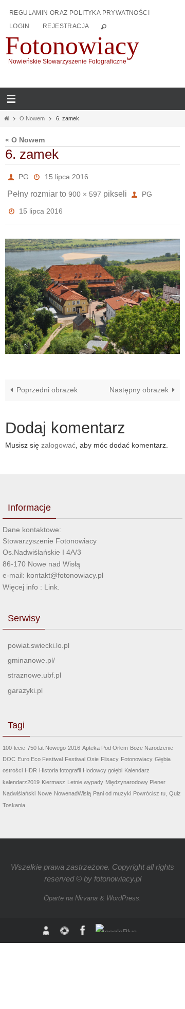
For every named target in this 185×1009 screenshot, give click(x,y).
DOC (9, 750)
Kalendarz (137, 762)
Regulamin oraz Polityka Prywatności (79, 12)
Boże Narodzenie (151, 739)
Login (19, 26)
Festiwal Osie (82, 750)
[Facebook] (83, 921)
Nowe (45, 785)
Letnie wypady (85, 773)
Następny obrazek (139, 381)
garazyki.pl (25, 682)
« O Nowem (25, 140)
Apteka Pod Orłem (105, 739)
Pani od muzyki (112, 785)
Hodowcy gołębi (102, 762)
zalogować (58, 436)
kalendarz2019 (21, 773)
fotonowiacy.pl (117, 870)
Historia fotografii (60, 762)
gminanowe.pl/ (31, 651)
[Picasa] (64, 921)
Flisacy (110, 750)
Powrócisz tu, (150, 785)
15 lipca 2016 (66, 176)
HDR (31, 762)
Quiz (175, 785)
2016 (74, 739)
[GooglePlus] (118, 919)
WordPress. (123, 889)
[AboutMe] (46, 921)
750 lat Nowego (46, 739)
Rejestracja (66, 26)
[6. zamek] (92, 288)
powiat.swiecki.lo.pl (38, 637)
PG (23, 176)
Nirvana (86, 889)
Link (51, 578)
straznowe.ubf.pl (34, 667)
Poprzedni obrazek (47, 381)
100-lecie (14, 739)
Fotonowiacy (72, 45)
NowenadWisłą (72, 785)
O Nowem (32, 118)
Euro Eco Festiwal (40, 750)
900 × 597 (84, 190)
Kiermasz (53, 773)
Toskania (14, 796)
